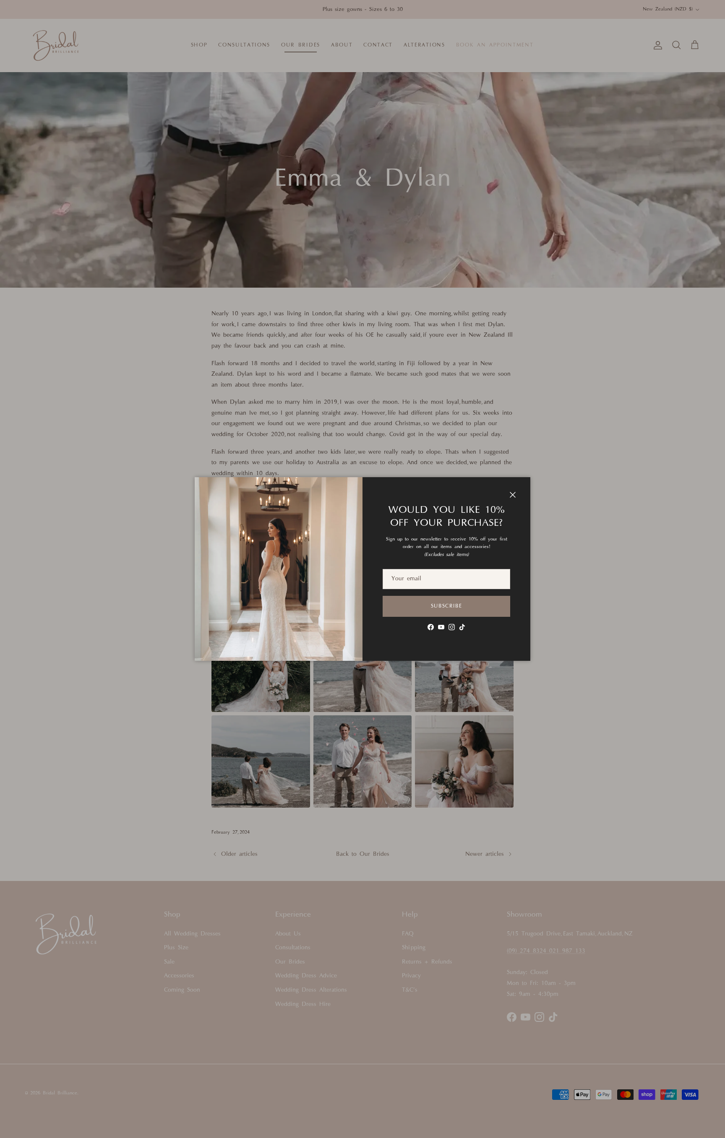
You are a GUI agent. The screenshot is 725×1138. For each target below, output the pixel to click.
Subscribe (446, 606)
